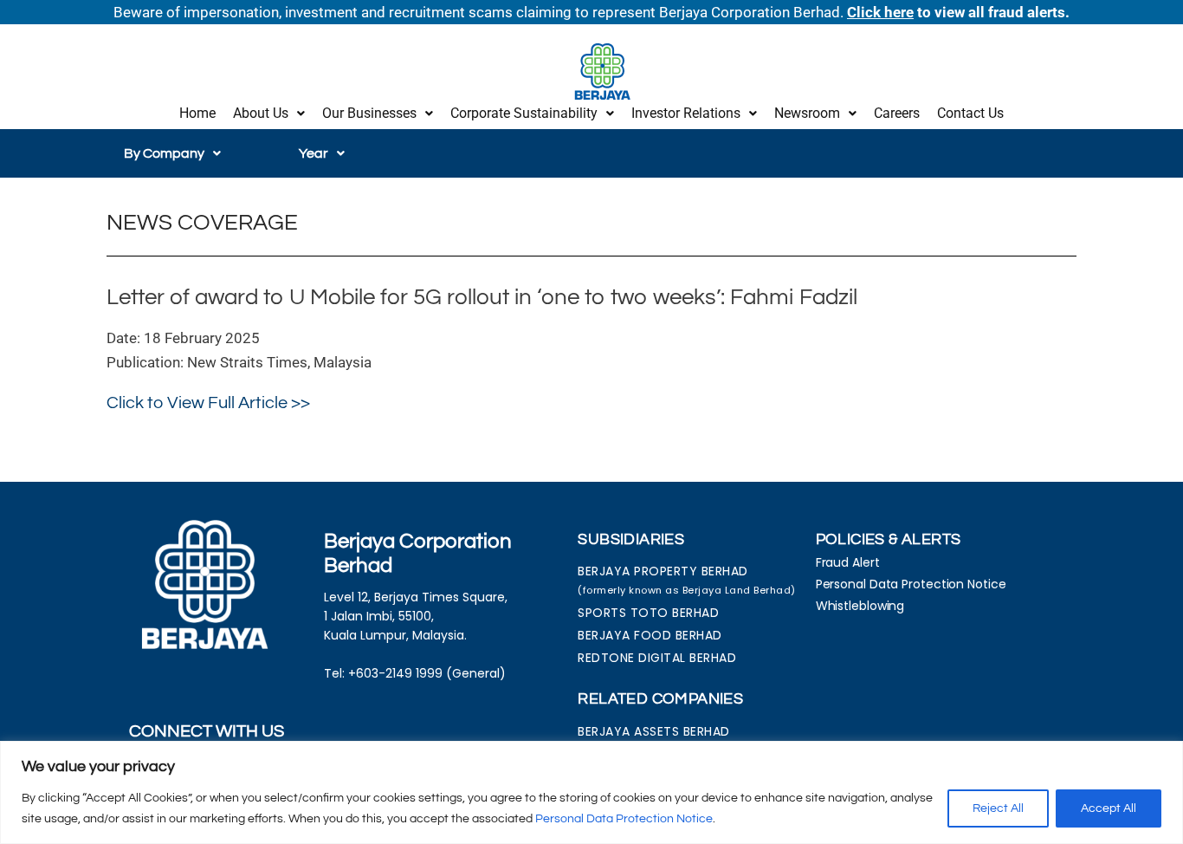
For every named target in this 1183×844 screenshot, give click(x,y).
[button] (269, 113)
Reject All (998, 808)
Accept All (1108, 808)
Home (197, 113)
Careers (897, 113)
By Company (164, 153)
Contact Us (970, 113)
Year (313, 153)
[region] (591, 792)
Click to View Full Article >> (208, 403)
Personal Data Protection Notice (624, 819)
